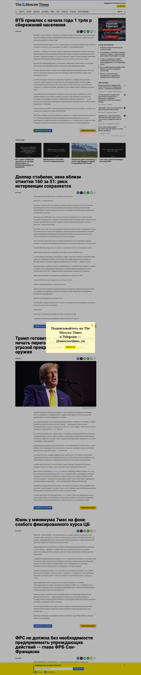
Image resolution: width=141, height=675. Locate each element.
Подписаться (70, 347)
